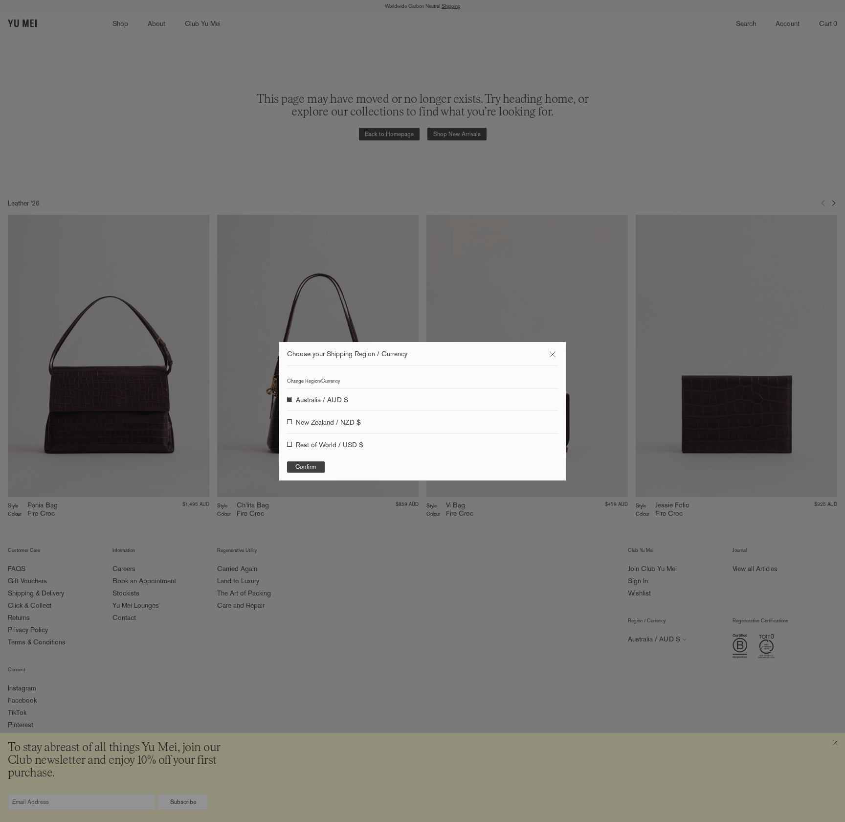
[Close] (552, 354)
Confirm (305, 467)
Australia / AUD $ (322, 399)
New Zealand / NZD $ (328, 422)
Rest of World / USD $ (329, 444)
